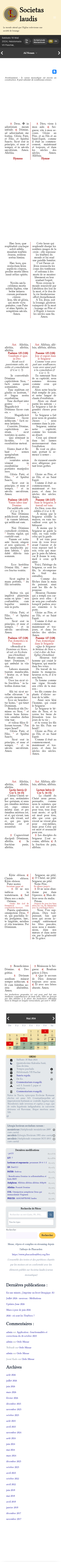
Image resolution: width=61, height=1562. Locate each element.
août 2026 (11, 1374)
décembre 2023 (13, 1461)
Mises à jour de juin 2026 (18, 1309)
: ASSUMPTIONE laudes (22, 1198)
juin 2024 (10, 1444)
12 (10, 1039)
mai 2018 (10, 1495)
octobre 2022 (12, 1478)
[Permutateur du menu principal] (54, 17)
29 (31, 1047)
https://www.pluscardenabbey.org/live (31, 1254)
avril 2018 (11, 1501)
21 (24, 1043)
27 (17, 1047)
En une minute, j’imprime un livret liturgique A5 (30, 1292)
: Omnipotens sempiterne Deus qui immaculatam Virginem (24, 1193)
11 (52, 1035)
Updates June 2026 (15, 1304)
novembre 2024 (13, 1432)
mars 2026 (11, 1392)
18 (52, 1039)
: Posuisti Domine (18, 1187)
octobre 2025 (12, 1415)
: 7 (10, 1158)
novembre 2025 (13, 1409)
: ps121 (10, 1153)
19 (10, 1043)
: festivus (14, 1171)
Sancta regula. (24, 1075)
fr (51, 41)
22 (31, 1043)
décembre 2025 (13, 1403)
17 (45, 1039)
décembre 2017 (13, 1513)
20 (17, 1043)
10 (45, 1035)
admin (9, 1332)
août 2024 (11, 1438)
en (56, 41)
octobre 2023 (12, 1467)
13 (17, 1039)
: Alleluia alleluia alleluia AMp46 (26, 1182)
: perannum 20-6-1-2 (27, 1162)
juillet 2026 (11, 1380)
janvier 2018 (12, 1507)
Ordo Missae (23, 1341)
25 (52, 1043)
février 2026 (12, 1397)
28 (24, 1047)
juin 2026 (10, 1386)
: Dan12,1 (12, 1167)
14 (24, 1039)
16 (38, 1039)
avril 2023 (11, 1472)
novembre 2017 (13, 1518)
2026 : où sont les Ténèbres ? (20, 1315)
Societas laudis (32, 14)
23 (38, 1043)
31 (45, 1047)
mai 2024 (10, 1449)
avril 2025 (11, 1426)
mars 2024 (11, 1455)
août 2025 (11, 1420)
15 (31, 1039)
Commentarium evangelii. (29, 1082)
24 (45, 1043)
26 (10, 1047)
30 (38, 1047)
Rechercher (11, 1229)
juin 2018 (10, 1490)
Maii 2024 (31, 1018)
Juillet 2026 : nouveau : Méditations (23, 1298)
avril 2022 (11, 1484)
